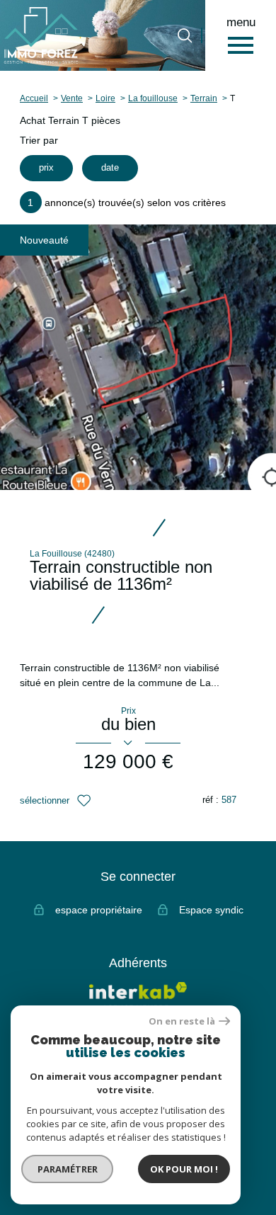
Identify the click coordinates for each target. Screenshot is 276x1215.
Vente (72, 98)
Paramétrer (68, 1169)
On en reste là (182, 1021)
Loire (105, 98)
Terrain (203, 98)
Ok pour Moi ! (184, 1169)
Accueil (34, 98)
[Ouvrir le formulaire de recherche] (184, 35)
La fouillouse (153, 98)
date (110, 168)
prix (46, 168)
